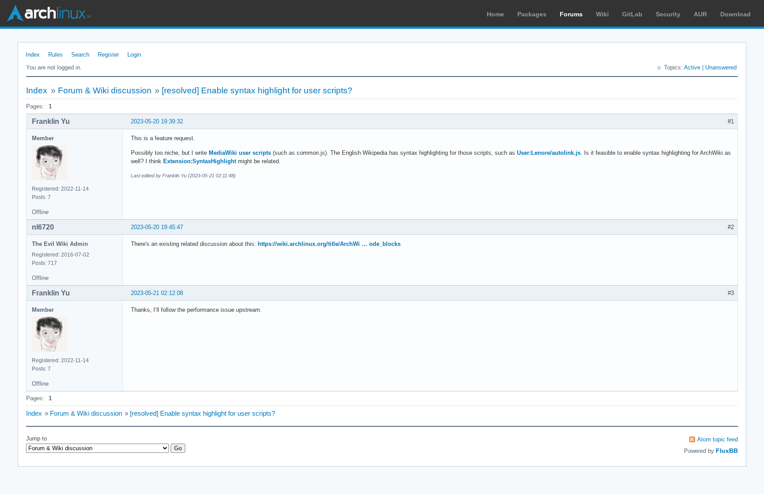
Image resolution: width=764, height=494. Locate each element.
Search (80, 54)
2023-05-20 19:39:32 (157, 121)
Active (692, 67)
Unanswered (721, 67)
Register (108, 54)
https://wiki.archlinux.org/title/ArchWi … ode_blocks (329, 244)
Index (33, 54)
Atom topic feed (717, 439)
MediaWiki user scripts (240, 152)
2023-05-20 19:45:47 (157, 227)
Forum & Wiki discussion (105, 90)
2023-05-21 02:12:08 (157, 293)
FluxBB (727, 450)
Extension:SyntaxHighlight (199, 161)
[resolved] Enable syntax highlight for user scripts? (257, 90)
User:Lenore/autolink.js (549, 152)
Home (495, 14)
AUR (700, 14)
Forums (571, 14)
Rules (55, 54)
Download (735, 14)
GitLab (632, 14)
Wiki (602, 14)
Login (134, 54)
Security (668, 14)
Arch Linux (49, 13)
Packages (531, 14)
